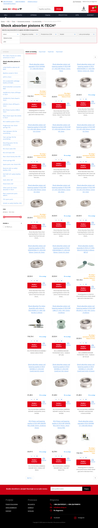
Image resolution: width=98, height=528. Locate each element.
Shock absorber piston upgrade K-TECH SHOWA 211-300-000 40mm (86, 423)
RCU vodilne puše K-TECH (11, 121)
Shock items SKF (8, 184)
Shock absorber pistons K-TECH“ (11, 62)
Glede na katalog (31, 52)
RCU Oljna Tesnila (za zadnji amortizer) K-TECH (12, 56)
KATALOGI (31, 511)
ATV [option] (5, 42)
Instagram (81, 518)
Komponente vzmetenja (24, 21)
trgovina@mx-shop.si (9, 3)
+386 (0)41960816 (20, 1)
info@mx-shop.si (32, 1)
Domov (3, 21)
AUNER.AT (31, 507)
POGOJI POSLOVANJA (12, 504)
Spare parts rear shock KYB (11, 164)
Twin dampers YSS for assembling (10, 132)
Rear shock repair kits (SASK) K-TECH (12, 117)
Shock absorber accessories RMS (12, 88)
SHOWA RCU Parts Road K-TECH (11, 99)
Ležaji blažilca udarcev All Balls (11, 68)
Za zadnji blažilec (37, 21)
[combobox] (11, 34)
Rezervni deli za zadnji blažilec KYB (10, 169)
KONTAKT (8, 511)
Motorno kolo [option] (8, 38)
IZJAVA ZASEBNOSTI (11, 507)
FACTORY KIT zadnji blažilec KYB (12, 175)
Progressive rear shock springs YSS (10, 126)
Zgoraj (29, 478)
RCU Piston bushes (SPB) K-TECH (11, 111)
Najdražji (51, 52)
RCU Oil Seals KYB (8, 153)
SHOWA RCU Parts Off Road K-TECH (11, 93)
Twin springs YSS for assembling (9, 138)
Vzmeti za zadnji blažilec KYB (12, 203)
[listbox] (11, 40)
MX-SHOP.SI (31, 504)
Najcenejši (42, 52)
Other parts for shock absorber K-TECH (10, 188)
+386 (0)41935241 (8, 1)
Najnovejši (59, 52)
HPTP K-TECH (7, 77)
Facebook (56, 518)
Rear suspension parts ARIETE (10, 194)
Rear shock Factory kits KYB (11, 156)
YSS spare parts (8, 199)
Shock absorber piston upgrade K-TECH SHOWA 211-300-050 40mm (37, 66)
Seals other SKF (8, 180)
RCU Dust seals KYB (9, 149)
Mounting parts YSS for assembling (10, 144)
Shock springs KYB (9, 160)
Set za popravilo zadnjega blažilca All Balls (11, 82)
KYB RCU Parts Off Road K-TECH (11, 105)
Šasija (13, 21)
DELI (8, 21)
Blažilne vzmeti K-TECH (10, 73)
